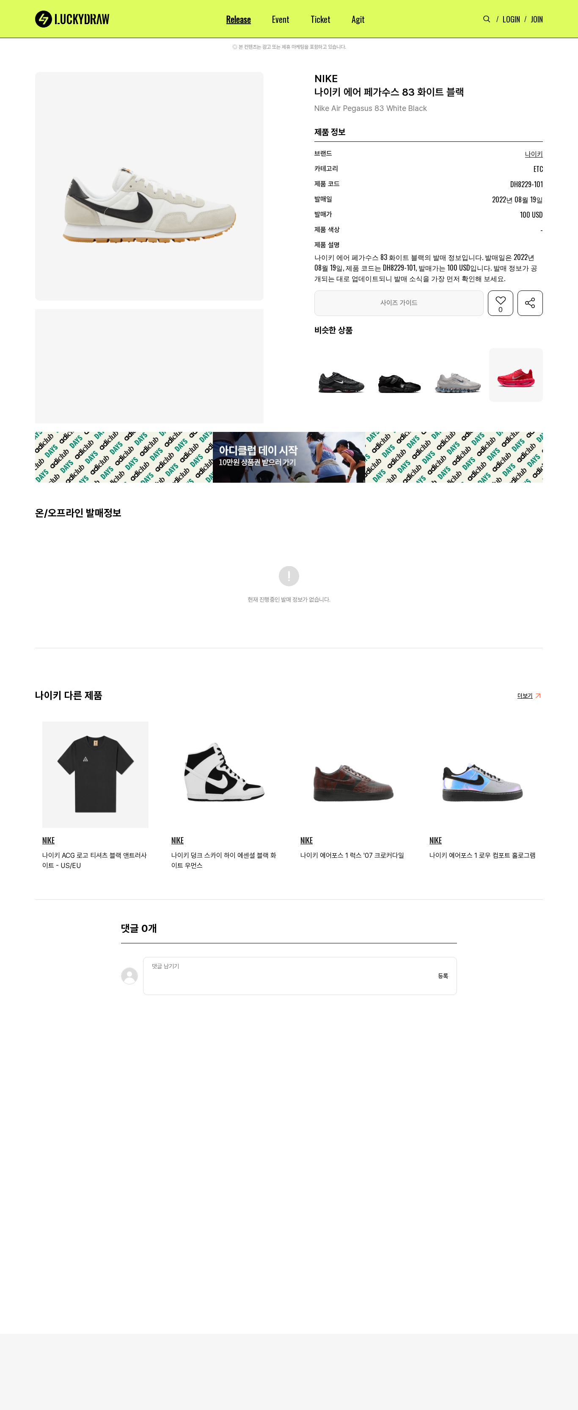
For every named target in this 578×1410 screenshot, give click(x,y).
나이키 (534, 154)
